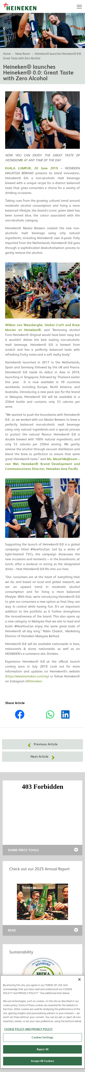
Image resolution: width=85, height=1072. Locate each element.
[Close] (79, 979)
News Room (22, 53)
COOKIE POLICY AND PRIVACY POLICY (28, 1029)
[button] (4, 28)
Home (7, 53)
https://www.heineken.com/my (27, 676)
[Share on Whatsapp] (50, 714)
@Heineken (34, 681)
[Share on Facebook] (19, 714)
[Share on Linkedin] (65, 714)
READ (12, 930)
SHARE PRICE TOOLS (23, 850)
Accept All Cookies (42, 1061)
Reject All (42, 1049)
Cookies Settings (42, 1037)
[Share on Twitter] (35, 714)
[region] (42, 1022)
